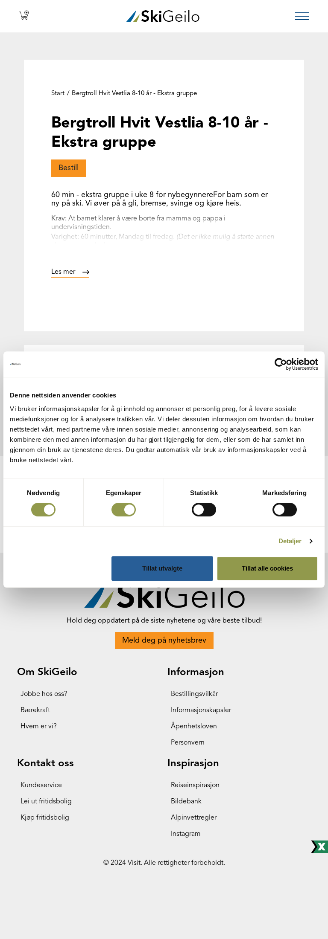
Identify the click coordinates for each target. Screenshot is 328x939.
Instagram (186, 834)
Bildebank (186, 801)
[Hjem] (163, 16)
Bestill (69, 168)
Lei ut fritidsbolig (46, 801)
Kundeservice (41, 785)
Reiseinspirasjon (195, 785)
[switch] (123, 509)
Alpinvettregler (194, 817)
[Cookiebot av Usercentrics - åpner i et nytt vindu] (280, 364)
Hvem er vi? (38, 726)
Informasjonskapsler (201, 710)
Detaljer (290, 541)
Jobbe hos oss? (43, 694)
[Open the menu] (302, 16)
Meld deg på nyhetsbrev (164, 640)
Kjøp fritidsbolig (44, 817)
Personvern (188, 742)
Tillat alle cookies (267, 568)
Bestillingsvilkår (194, 694)
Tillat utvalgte (162, 568)
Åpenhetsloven (194, 726)
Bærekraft (35, 710)
